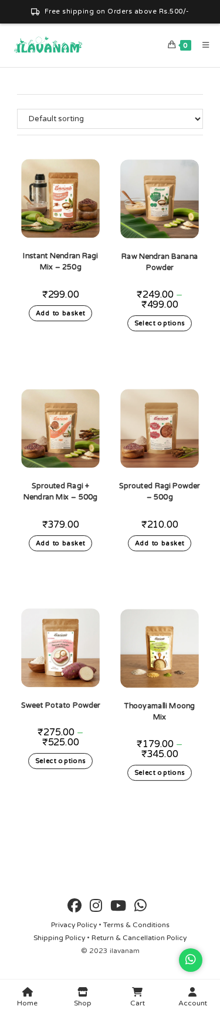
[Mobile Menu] (201, 45)
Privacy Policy (74, 925)
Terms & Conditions (136, 925)
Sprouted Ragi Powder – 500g (159, 491)
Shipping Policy (59, 938)
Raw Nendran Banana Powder (159, 262)
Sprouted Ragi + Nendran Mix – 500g (60, 491)
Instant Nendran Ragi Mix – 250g (60, 261)
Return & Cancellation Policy (139, 938)
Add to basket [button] (61, 313)
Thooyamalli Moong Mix (159, 711)
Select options (159, 324)
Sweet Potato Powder (60, 705)
